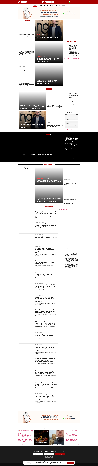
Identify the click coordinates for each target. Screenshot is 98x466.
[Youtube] (24, 2)
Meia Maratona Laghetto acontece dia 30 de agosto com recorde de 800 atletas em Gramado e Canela (72, 151)
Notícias (40, 5)
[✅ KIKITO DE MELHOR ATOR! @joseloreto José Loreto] (56, 437)
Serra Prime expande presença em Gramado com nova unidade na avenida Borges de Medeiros (73, 47)
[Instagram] (26, 2)
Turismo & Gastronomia (60, 5)
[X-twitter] (22, 2)
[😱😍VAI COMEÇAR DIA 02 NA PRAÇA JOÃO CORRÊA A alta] (41, 437)
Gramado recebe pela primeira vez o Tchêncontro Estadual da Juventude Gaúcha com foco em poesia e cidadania (72, 140)
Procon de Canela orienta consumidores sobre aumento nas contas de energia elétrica (74, 107)
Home (35, 5)
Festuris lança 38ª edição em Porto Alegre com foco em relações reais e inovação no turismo (29, 171)
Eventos (51, 5)
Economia (46, 5)
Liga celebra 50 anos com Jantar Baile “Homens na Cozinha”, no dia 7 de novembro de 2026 (72, 145)
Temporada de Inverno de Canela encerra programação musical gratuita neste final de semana (71, 253)
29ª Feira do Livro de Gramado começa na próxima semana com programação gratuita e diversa (71, 157)
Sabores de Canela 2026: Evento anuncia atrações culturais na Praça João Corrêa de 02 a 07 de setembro (72, 266)
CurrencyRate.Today (70, 129)
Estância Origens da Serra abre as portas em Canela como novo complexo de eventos (74, 54)
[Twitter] (48, 457)
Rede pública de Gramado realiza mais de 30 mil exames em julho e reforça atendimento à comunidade (72, 260)
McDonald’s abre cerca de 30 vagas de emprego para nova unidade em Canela (74, 102)
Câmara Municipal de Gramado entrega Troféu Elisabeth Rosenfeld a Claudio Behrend (71, 248)
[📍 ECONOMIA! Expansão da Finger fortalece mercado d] (25, 437)
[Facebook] (19, 2)
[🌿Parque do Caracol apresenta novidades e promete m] (72, 437)
